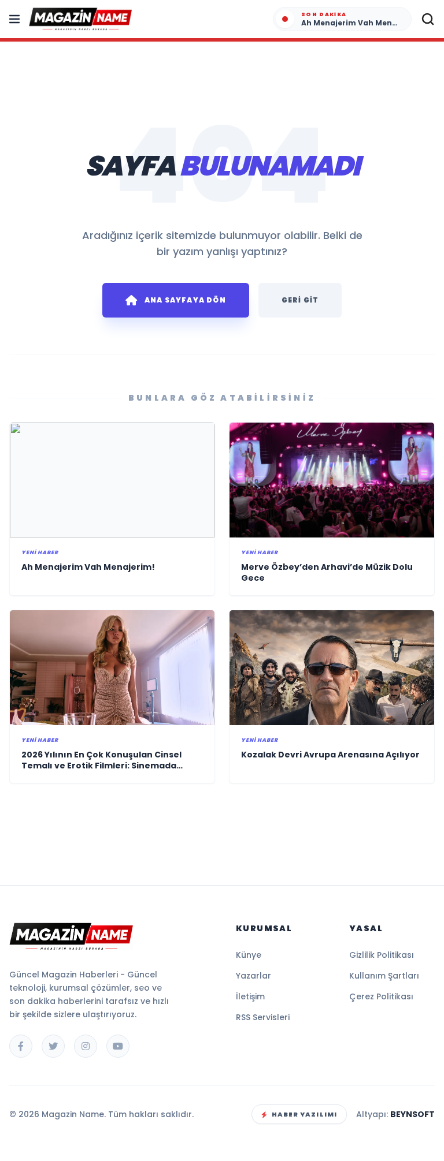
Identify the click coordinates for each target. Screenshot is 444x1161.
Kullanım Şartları (384, 975)
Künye (248, 955)
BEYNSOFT (412, 1114)
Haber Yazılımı (304, 1114)
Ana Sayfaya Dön (185, 300)
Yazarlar (253, 975)
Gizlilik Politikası (381, 955)
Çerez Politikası (381, 996)
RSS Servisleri (263, 1017)
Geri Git (300, 300)
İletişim (250, 996)
